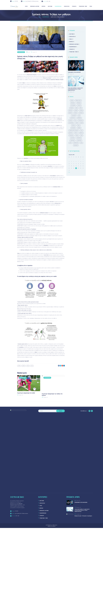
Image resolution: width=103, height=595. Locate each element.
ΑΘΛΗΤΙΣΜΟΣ (71, 34)
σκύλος (76, 132)
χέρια (81, 142)
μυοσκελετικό (73, 117)
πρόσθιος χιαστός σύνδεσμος (73, 130)
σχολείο (23, 365)
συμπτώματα (71, 135)
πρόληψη (79, 127)
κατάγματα (81, 112)
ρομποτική (70, 132)
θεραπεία (70, 112)
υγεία (32, 365)
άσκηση (72, 100)
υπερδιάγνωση (76, 142)
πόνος (81, 130)
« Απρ (69, 172)
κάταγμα (75, 112)
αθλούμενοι (79, 102)
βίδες (81, 107)
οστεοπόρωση (80, 120)
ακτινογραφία (73, 105)
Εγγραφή (60, 410)
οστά (75, 120)
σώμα (28, 365)
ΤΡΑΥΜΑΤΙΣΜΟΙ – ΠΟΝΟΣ (73, 51)
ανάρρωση (71, 107)
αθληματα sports (78, 100)
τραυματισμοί (79, 137)
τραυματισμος (72, 140)
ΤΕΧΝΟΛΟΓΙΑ (71, 49)
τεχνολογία (72, 137)
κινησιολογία (74, 115)
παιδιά (19, 365)
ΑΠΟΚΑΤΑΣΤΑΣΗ (72, 36)
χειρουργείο (76, 145)
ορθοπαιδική (79, 117)
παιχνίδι (81, 122)
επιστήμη (81, 110)
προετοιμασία (73, 127)
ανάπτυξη (79, 105)
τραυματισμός (79, 140)
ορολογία (70, 120)
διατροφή (76, 110)
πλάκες (79, 125)
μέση (79, 115)
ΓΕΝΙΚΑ (70, 39)
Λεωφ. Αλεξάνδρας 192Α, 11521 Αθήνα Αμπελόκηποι (20, 513)
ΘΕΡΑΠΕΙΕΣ (71, 41)
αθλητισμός (73, 102)
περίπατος (73, 125)
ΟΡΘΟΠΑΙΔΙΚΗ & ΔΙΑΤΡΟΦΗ (73, 44)
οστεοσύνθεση (71, 122)
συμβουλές (81, 132)
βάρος (77, 107)
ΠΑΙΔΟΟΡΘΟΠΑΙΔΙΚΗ (21, 52)
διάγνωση (70, 110)
